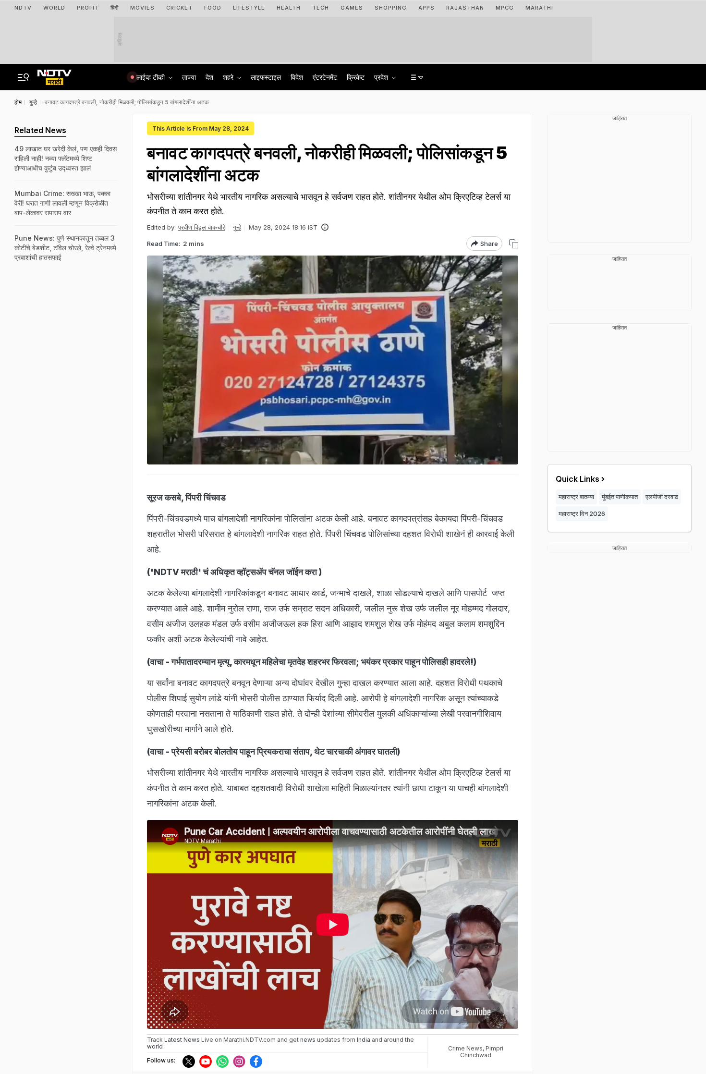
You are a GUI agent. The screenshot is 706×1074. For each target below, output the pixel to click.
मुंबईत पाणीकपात (620, 496)
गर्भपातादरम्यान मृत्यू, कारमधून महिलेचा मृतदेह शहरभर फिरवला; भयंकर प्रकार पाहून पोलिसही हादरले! (322, 662)
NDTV (23, 7)
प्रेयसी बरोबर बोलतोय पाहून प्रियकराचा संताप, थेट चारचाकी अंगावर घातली (284, 751)
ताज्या (189, 77)
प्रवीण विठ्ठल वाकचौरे (201, 227)
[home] (54, 74)
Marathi (539, 7)
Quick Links (577, 479)
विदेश (297, 77)
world (155, 1046)
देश (209, 77)
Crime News (465, 1048)
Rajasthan (465, 7)
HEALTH (289, 7)
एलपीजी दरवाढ (661, 496)
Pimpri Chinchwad (481, 1052)
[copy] (513, 243)
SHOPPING (391, 7)
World (54, 7)
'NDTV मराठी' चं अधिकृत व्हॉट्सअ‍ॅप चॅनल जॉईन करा (233, 572)
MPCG (505, 7)
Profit (88, 7)
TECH (320, 7)
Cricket (179, 7)
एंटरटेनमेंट (325, 77)
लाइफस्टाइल (266, 77)
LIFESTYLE (249, 7)
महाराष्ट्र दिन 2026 (582, 513)
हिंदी (114, 7)
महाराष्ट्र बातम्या (576, 496)
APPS (426, 7)
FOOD (212, 7)
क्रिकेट (356, 77)
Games (352, 7)
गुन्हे (237, 227)
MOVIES (142, 7)
